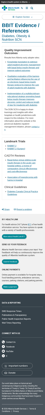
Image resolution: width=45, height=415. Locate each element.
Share (7, 209)
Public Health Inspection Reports (16, 319)
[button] (26, 8)
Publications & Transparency (14, 315)
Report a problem (24, 209)
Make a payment (10, 287)
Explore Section (23, 17)
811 (29, 224)
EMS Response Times (12, 311)
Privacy (16, 411)
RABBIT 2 (11, 146)
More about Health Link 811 (14, 237)
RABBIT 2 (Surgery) (16, 149)
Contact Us (11, 342)
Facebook (10, 347)
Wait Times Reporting (11, 323)
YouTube (9, 351)
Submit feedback (10, 262)
